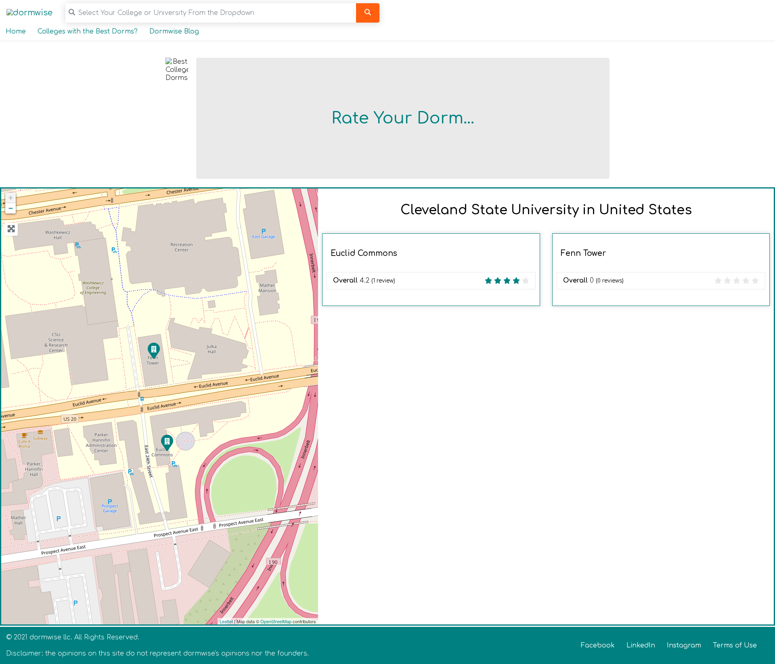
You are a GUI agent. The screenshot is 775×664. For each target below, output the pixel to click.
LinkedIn (640, 645)
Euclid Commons (364, 253)
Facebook (598, 645)
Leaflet (226, 621)
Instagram (684, 645)
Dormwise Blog (174, 31)
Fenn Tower (583, 253)
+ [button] (10, 197)
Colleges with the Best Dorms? (88, 31)
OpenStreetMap (275, 621)
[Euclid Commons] (167, 442)
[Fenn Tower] (153, 350)
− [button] (10, 208)
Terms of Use (735, 645)
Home (16, 31)
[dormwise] (29, 12)
